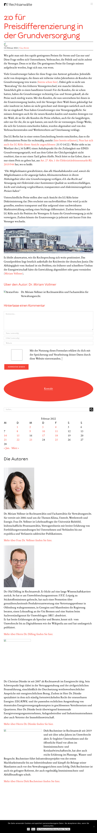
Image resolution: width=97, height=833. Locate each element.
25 (56, 440)
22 (18, 440)
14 (5, 435)
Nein (33, 829)
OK (28, 829)
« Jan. (7, 448)
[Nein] (94, 826)
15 (18, 435)
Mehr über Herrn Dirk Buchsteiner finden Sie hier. (32, 781)
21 (5, 440)
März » (15, 448)
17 (43, 435)
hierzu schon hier (47, 82)
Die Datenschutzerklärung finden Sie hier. (53, 829)
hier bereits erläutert (65, 140)
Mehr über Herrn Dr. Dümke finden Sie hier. (28, 724)
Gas (21, 48)
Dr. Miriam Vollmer (42, 285)
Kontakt (48, 389)
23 (30, 440)
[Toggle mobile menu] (92, 4)
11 (56, 431)
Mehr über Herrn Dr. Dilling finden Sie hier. (28, 634)
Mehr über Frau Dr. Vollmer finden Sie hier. (28, 540)
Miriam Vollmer (13, 274)
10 (43, 431)
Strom (26, 48)
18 (56, 435)
